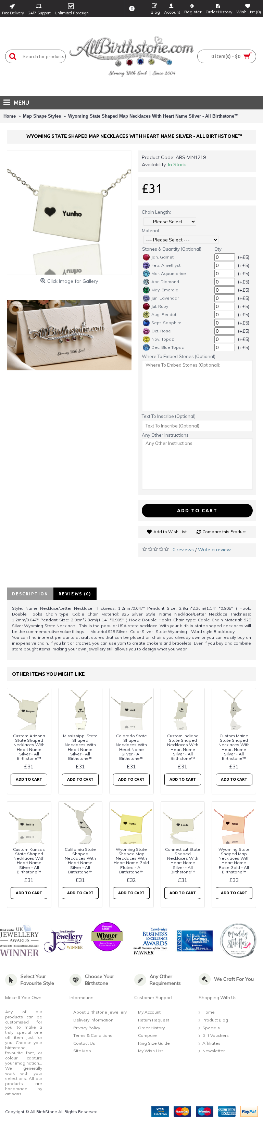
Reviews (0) (75, 594)
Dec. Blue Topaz (167, 347)
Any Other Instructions (165, 435)
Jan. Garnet (162, 257)
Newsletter (213, 1051)
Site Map (82, 1051)
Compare (147, 1035)
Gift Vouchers (215, 1035)
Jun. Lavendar (165, 298)
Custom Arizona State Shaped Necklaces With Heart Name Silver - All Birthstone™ (29, 747)
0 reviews (183, 549)
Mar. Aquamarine (168, 273)
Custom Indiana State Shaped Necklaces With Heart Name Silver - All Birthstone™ (183, 747)
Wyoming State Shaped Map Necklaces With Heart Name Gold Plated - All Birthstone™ (131, 860)
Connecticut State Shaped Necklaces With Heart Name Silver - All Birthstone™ (182, 860)
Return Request (153, 1019)
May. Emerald (164, 289)
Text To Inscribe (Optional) (169, 416)
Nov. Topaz (162, 339)
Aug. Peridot (163, 314)
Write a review (214, 549)
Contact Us (84, 1043)
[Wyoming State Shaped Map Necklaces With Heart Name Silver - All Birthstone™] (69, 212)
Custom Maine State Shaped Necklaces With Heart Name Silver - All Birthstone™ (234, 747)
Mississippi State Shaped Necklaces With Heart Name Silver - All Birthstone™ (80, 747)
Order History (151, 1027)
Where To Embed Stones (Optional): (179, 356)
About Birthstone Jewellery (100, 1012)
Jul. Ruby (159, 306)
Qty (218, 249)
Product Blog (215, 1019)
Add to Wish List (170, 531)
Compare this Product (224, 531)
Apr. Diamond (165, 281)
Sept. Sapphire (166, 322)
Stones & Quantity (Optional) (171, 249)
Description (30, 594)
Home (208, 1012)
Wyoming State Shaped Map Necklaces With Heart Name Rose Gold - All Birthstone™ (234, 860)
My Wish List (150, 1051)
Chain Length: (156, 212)
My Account (149, 1012)
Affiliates (211, 1043)
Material (150, 230)
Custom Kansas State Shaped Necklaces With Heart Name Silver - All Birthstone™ (29, 860)
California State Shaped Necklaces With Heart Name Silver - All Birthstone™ (80, 860)
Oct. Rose (161, 330)
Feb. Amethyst (165, 265)
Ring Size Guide (154, 1043)
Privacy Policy (86, 1027)
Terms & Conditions (92, 1035)
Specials (211, 1027)
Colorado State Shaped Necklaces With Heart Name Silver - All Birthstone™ (131, 747)
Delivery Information (93, 1019)
